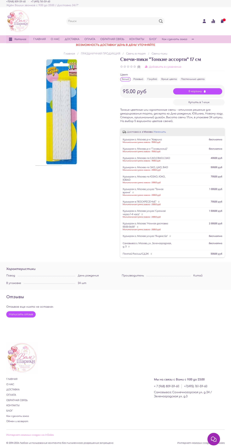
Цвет (124, 74)
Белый (125, 79)
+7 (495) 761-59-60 (40, 1)
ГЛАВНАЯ (39, 39)
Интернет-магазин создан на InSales (201, 443)
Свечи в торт (136, 53)
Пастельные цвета (192, 79)
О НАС (55, 39)
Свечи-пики (159, 53)
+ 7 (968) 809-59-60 (166, 386)
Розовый (138, 79)
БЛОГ (153, 39)
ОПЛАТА (89, 39)
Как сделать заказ (174, 39)
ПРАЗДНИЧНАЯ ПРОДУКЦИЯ (100, 53)
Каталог (20, 39)
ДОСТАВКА (72, 39)
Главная (69, 53)
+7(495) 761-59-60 (195, 386)
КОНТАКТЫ (136, 39)
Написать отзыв (21, 314)
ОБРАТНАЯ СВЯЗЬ (112, 39)
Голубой (152, 79)
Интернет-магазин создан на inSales (30, 435)
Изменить (160, 132)
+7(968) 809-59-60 (16, 1)
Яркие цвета (169, 79)
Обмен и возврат (17, 421)
